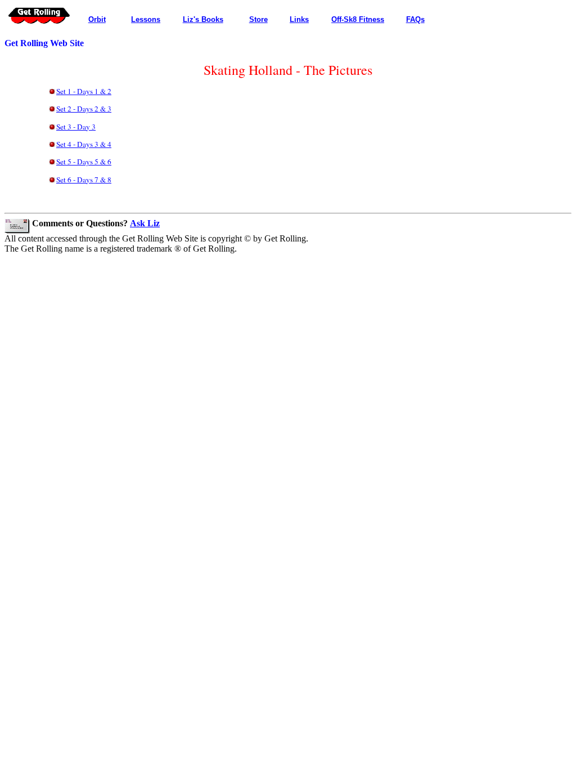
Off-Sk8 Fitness (357, 19)
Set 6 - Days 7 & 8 (83, 180)
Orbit (97, 19)
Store (258, 19)
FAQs (415, 19)
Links (299, 19)
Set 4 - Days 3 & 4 (83, 144)
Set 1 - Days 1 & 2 (83, 91)
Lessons (145, 19)
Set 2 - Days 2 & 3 (83, 109)
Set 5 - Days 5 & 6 (83, 162)
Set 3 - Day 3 (76, 127)
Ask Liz (145, 223)
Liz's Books (203, 19)
